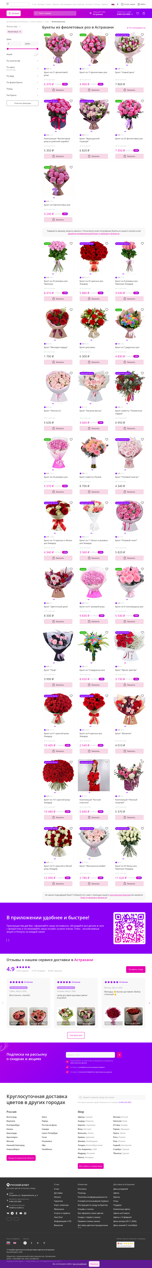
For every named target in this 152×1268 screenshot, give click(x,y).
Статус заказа (129, 4)
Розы (115, 1201)
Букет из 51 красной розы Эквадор (56, 735)
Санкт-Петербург (50, 1133)
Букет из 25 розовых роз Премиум (56, 282)
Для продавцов (65, 4)
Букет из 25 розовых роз (56, 477)
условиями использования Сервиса (91, 1067)
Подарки (117, 1205)
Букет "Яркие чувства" (126, 670)
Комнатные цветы (121, 1209)
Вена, (80, 1129)
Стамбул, (117, 1149)
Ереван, (81, 1137)
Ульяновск (47, 1141)
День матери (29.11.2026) (124, 1221)
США (94, 1149)
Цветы (116, 1193)
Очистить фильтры (22, 103)
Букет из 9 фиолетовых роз (57, 204)
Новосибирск (13, 1149)
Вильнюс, (82, 1133)
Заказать (60, 90)
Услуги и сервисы (62, 1213)
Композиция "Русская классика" (90, 801)
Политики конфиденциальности (92, 1197)
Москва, (117, 1117)
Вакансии (58, 1225)
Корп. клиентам (78, 4)
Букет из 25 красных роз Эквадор (91, 282)
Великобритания (94, 1145)
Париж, (116, 1129)
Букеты (116, 1197)
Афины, (81, 1117)
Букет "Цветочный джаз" (56, 606)
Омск (44, 1117)
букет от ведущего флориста (94, 897)
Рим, (115, 1141)
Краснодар (12, 1133)
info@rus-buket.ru (16, 1207)
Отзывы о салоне (86, 1209)
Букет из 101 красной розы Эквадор (57, 801)
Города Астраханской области (21, 1158)
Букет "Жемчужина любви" (93, 866)
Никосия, (117, 1121)
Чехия (122, 1133)
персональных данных (78, 1063)
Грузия (125, 1153)
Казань (10, 1129)
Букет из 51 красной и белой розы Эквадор (58, 867)
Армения (90, 1137)
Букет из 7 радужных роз (127, 347)
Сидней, (117, 1145)
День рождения (120, 1189)
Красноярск (12, 1137)
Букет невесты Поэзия (90, 477)
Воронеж (11, 1121)
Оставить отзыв (136, 969)
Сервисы (105, 4)
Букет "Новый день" (125, 72)
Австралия (126, 1145)
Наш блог (58, 1217)
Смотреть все (76, 1035)
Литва (90, 1133)
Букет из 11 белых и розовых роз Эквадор (94, 542)
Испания (90, 1153)
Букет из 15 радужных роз (92, 670)
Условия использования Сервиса (93, 1201)
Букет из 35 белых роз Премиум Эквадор (126, 867)
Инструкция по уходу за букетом (93, 1205)
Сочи (44, 1137)
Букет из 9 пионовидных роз (129, 606)
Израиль (89, 1121)
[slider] (8, 49)
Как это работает (80, 1264)
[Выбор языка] (113, 4)
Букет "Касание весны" (91, 410)
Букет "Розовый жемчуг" (127, 477)
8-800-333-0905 (125, 1102)
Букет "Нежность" (52, 410)
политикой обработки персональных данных (95, 1072)
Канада (124, 1125)
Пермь (45, 1121)
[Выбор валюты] (117, 4)
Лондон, (82, 1145)
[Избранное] (137, 13)
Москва (10, 1141)
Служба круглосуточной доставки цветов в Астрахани (31, 1250)
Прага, (116, 1133)
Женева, (82, 1141)
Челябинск (47, 1149)
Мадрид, (82, 1153)
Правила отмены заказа (89, 1221)
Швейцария (91, 1141)
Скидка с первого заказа (89, 1217)
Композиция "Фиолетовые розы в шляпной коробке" (57, 140)
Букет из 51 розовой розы (92, 606)
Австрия (87, 1129)
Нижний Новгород (15, 1145)
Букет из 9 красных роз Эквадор (91, 735)
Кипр (124, 1121)
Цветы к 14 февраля (122, 1217)
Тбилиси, (117, 1153)
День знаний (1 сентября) (125, 1225)
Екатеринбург (13, 1125)
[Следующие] (149, 1003)
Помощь (97, 4)
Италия (121, 1141)
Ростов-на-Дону (49, 1125)
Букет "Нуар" (50, 670)
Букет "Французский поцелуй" (90, 140)
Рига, (115, 1137)
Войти (142, 4)
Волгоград (12, 1117)
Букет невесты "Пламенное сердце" (128, 412)
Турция (125, 1149)
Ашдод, (81, 1121)
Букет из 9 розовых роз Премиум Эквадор (126, 282)
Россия (124, 1117)
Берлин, (81, 1125)
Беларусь (89, 1157)
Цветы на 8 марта (121, 1213)
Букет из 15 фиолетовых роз (93, 72)
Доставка (41, 4)
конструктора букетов (120, 895)
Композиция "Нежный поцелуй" (126, 801)
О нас (34, 4)
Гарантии (55, 4)
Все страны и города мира (90, 1166)
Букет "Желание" (123, 733)
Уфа (43, 1145)
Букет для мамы (87, 347)
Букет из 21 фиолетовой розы (56, 73)
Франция (125, 1129)
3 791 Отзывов (38, 970)
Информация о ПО (62, 1221)
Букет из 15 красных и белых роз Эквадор (58, 542)
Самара (45, 1129)
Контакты (89, 4)
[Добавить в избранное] (71, 35)
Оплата (48, 4)
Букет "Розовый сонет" (126, 540)
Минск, (81, 1157)
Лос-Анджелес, (85, 1149)
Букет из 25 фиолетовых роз (129, 138)
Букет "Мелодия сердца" (56, 347)
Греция (89, 1117)
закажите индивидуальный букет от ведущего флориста (93, 233)
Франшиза (59, 1209)
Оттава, (116, 1125)
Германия (90, 1125)
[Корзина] (143, 13)
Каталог (15, 13)
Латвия (121, 1137)
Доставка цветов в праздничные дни (93, 1226)
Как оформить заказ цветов (90, 1213)
